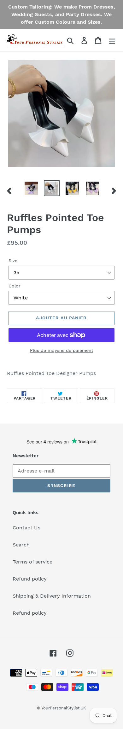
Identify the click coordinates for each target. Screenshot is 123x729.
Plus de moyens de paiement (61, 350)
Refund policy (30, 579)
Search (21, 545)
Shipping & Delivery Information (52, 596)
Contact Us (26, 528)
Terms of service (32, 562)
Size (13, 260)
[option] (31, 188)
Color (14, 285)
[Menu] (112, 40)
